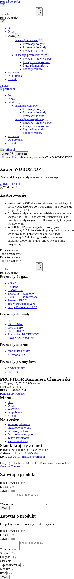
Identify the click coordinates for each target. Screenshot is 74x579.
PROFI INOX (16, 331)
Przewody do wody (34, 112)
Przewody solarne (33, 115)
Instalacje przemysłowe (29, 119)
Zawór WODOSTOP (21, 337)
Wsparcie (13, 136)
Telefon (5, 490)
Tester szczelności (18, 437)
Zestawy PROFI (17, 300)
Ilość (3, 572)
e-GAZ (12, 283)
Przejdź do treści (10, 1)
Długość (5, 557)
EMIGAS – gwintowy (21, 293)
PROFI (12, 320)
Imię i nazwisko (10, 482)
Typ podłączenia (10, 565)
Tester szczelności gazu (21, 303)
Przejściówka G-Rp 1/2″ (22, 307)
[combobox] (17, 269)
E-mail (4, 486)
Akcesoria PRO (17, 354)
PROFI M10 (15, 327)
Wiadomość (7, 504)
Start (10, 95)
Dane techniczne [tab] (10, 250)
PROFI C (13, 371)
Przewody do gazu (34, 109)
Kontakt (12, 143)
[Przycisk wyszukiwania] (39, 266)
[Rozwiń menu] (18, 103)
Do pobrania (15, 139)
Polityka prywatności (12, 393)
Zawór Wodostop (18, 441)
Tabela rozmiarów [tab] (11, 253)
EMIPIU (13, 286)
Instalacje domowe (26, 105)
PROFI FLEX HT (19, 351)
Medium (5, 568)
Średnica (5, 553)
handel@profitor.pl (33, 456)
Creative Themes (10, 466)
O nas (11, 98)
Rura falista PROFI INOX (23, 334)
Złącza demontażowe (35, 129)
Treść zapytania (9, 549)
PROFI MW (15, 324)
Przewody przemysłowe (37, 122)
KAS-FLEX (15, 290)
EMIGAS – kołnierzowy (22, 297)
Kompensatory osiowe (36, 126)
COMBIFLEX (16, 368)
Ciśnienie (6, 561)
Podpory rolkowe (33, 132)
